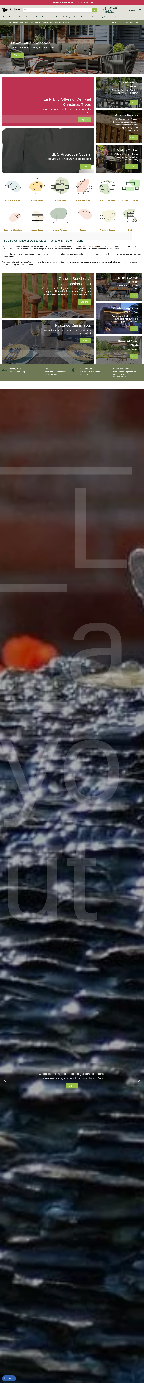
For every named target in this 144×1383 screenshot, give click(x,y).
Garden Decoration (43, 17)
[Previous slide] (5, 1080)
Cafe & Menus (35, 22)
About (4, 22)
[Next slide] (139, 1080)
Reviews (45, 22)
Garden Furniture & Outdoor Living (17, 17)
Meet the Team (13, 22)
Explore (92, 1089)
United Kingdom (132, 22)
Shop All (17, 55)
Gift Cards (66, 22)
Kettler (94, 246)
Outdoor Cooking (63, 17)
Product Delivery (55, 22)
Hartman (104, 246)
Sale (117, 17)
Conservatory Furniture (102, 17)
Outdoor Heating (81, 17)
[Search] (94, 10)
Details (85, 374)
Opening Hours (24, 22)
